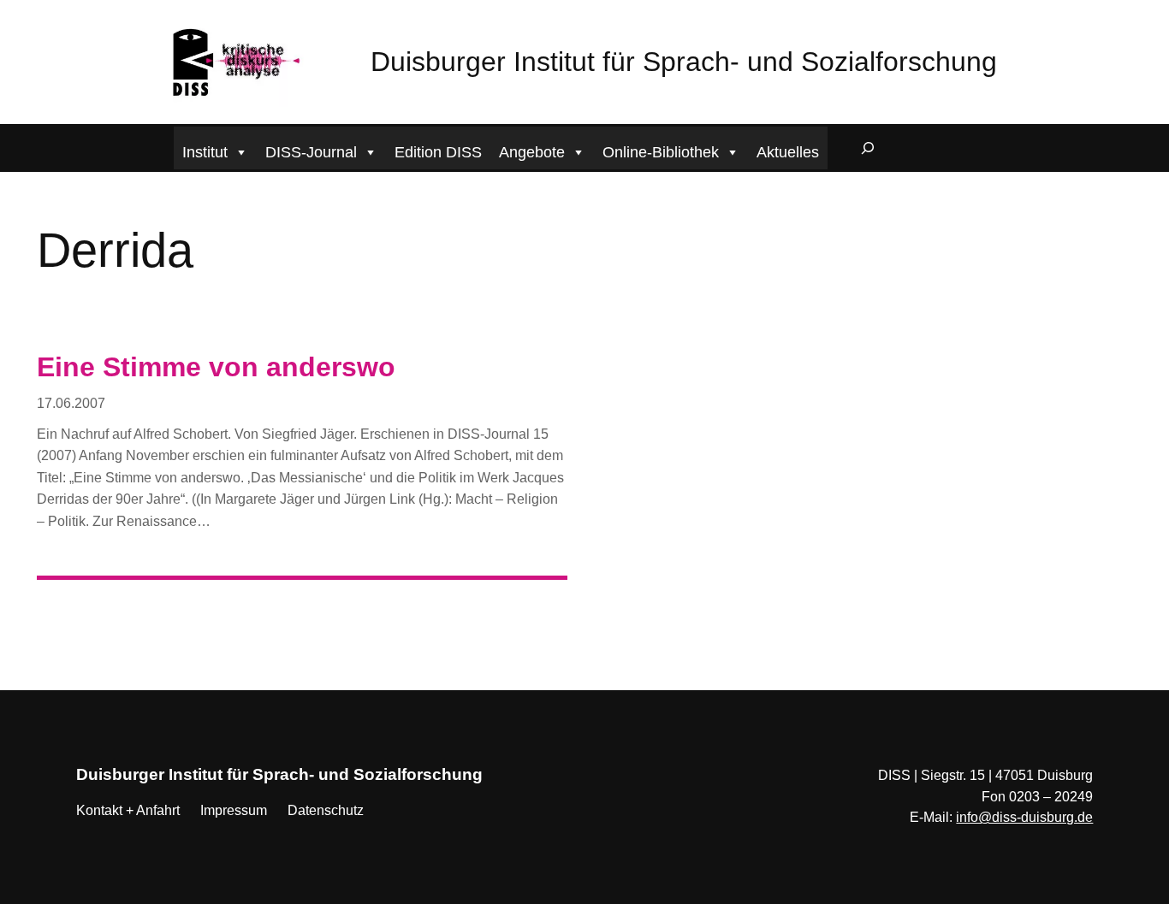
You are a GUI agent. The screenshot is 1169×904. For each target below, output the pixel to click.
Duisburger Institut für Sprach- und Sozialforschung (684, 61)
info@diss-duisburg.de (1024, 817)
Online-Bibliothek (660, 152)
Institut (205, 152)
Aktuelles (788, 152)
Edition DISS (438, 152)
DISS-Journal (311, 152)
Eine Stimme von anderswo (216, 367)
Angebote (532, 152)
